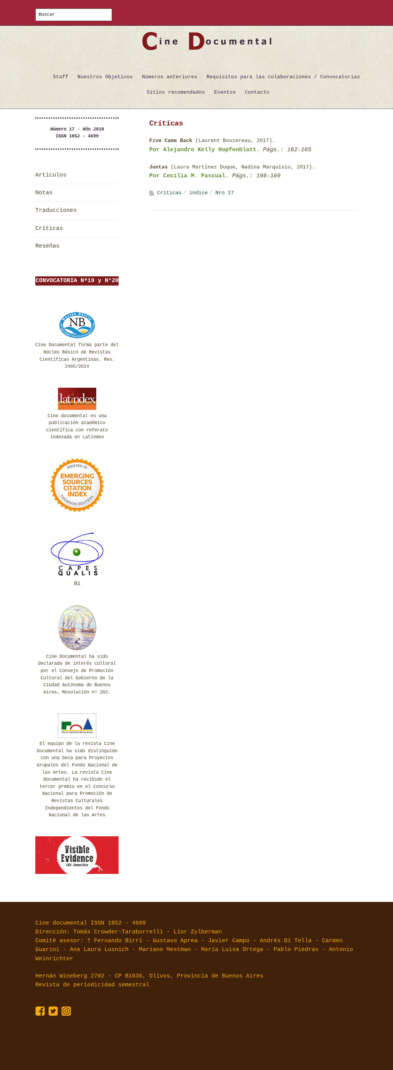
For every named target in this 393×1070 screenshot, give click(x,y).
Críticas (49, 228)
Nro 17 (224, 193)
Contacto (257, 92)
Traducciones (56, 210)
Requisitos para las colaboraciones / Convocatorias (283, 77)
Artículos (50, 175)
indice (198, 193)
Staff (60, 77)
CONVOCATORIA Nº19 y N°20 (77, 280)
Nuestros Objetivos (105, 77)
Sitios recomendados (176, 92)
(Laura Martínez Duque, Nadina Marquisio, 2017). (232, 167)
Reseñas (47, 246)
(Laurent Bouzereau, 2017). (213, 141)
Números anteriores (169, 77)
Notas (44, 193)
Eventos (225, 92)
